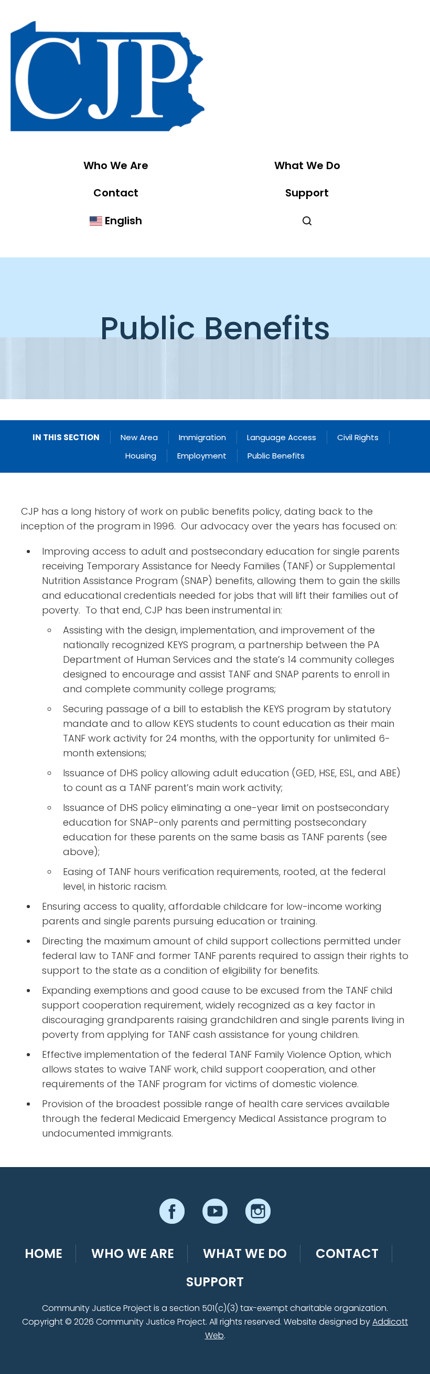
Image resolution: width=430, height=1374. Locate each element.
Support (307, 192)
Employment (202, 455)
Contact (115, 192)
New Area (139, 437)
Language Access (281, 437)
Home (43, 1253)
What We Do (307, 165)
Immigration (202, 437)
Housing (140, 455)
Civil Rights (358, 437)
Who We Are (115, 165)
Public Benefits (276, 455)
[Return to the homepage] (107, 76)
